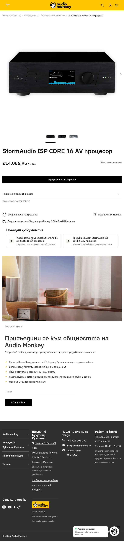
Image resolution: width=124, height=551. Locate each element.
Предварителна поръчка (62, 179)
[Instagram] (4, 507)
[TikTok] (18, 507)
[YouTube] (9, 507)
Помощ (6, 464)
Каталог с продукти (8, 5)
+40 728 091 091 (76, 440)
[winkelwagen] (116, 5)
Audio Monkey (10, 434)
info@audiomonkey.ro (79, 445)
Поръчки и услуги (12, 455)
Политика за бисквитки (43, 521)
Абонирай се (18, 402)
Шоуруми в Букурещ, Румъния (13, 445)
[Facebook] (14, 507)
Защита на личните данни (44, 516)
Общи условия (38, 511)
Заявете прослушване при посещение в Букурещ (45, 485)
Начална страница (11, 15)
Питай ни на (74, 453)
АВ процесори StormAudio (53, 15)
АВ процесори (30, 15)
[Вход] (110, 5)
